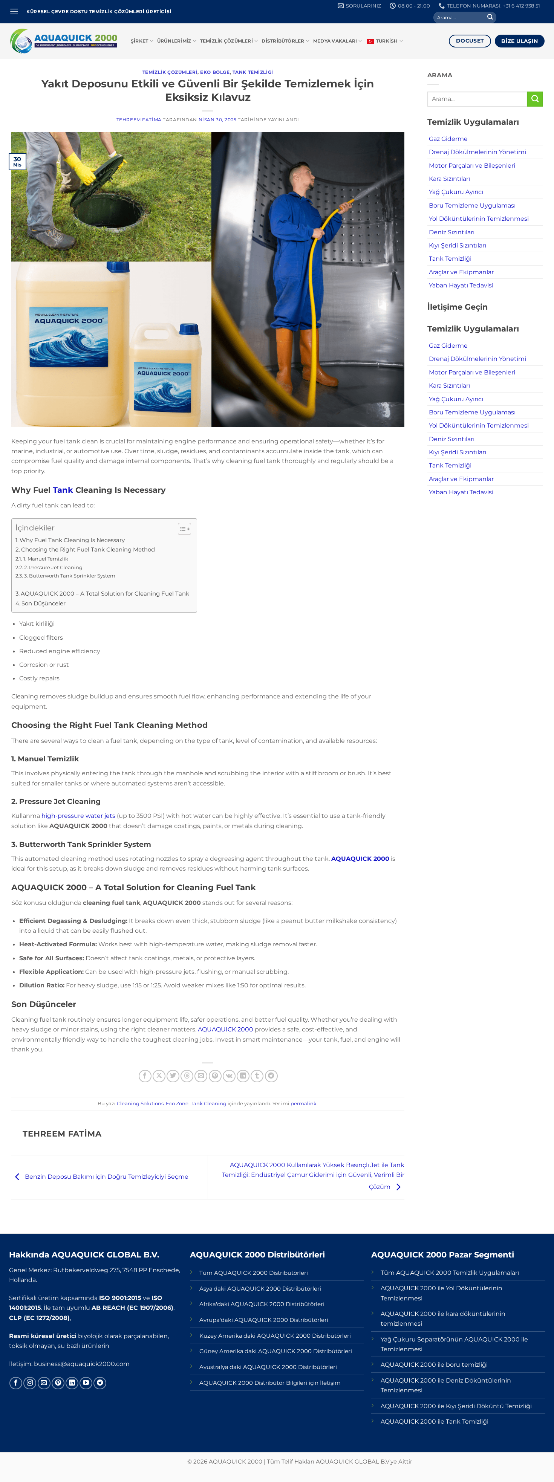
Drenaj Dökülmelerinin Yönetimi (477, 152)
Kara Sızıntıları (449, 178)
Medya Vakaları (335, 41)
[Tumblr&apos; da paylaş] (257, 1076)
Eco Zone (177, 1103)
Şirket (139, 41)
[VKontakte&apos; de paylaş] (229, 1076)
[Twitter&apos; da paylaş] (173, 1076)
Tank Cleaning (208, 1103)
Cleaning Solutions (140, 1103)
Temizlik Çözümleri (226, 41)
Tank (64, 490)
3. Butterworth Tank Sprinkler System (69, 576)
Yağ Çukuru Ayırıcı (456, 192)
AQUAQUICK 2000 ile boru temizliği (434, 1364)
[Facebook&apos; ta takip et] (15, 1383)
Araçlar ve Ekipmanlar (461, 272)
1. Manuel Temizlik (45, 559)
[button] (14, 11)
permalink (304, 1103)
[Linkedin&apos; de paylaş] (243, 1076)
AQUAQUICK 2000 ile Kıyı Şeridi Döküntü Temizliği (456, 1406)
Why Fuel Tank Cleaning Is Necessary (72, 540)
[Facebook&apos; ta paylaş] (145, 1076)
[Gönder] (490, 17)
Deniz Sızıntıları (451, 232)
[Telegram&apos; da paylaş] (271, 1076)
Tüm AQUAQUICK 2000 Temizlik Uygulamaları (450, 1272)
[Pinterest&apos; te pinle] (215, 1076)
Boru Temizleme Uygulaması (472, 205)
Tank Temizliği (253, 72)
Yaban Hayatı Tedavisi (461, 285)
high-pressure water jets (78, 815)
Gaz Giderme (448, 138)
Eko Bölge (215, 72)
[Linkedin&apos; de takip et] (72, 1383)
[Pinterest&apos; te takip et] (58, 1383)
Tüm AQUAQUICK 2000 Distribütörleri (253, 1273)
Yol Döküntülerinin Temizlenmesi (479, 218)
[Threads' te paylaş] (187, 1076)
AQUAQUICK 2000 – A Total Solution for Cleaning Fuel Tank (105, 593)
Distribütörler (283, 41)
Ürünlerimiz (174, 41)
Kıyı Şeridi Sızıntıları (457, 245)
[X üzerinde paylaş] (159, 1076)
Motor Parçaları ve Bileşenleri (472, 165)
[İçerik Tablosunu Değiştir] (180, 529)
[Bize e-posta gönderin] (44, 1383)
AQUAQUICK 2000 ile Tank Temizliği (434, 1421)
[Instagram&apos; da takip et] (29, 1383)
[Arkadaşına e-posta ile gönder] (200, 1076)
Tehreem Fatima (139, 119)
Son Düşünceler (43, 603)
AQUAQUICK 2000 (360, 858)
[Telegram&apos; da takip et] (99, 1383)
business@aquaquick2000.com (82, 1363)
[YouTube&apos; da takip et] (86, 1383)
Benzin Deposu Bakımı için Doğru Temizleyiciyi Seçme (105, 1176)
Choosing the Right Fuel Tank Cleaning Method (88, 549)
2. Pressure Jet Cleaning (53, 567)
